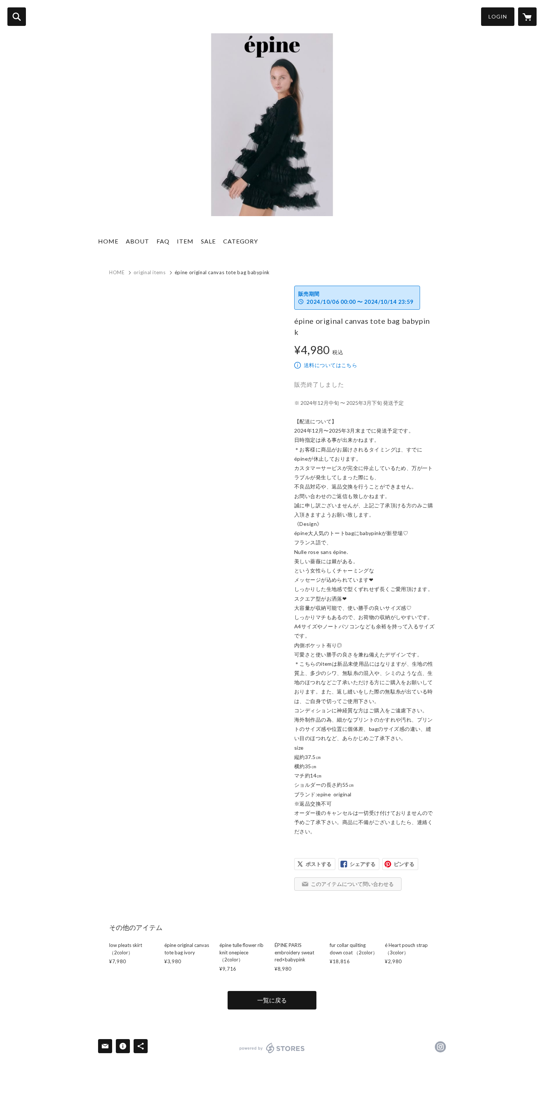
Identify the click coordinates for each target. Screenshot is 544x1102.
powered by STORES (272, 1048)
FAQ (163, 241)
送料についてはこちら (330, 365)
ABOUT (137, 241)
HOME (108, 241)
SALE (208, 241)
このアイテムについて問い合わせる (352, 884)
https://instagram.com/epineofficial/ (440, 1046)
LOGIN (497, 16)
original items (150, 272)
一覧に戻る (272, 1000)
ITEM (185, 241)
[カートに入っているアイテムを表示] (527, 16)
